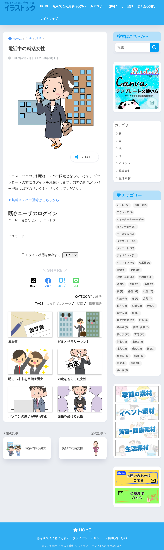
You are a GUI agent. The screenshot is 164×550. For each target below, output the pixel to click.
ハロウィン (125, 262)
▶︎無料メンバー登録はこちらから (33, 200)
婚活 (133, 291)
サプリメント (126, 241)
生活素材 (125, 178)
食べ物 (122, 370)
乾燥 (121, 269)
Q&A (124, 538)
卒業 (149, 284)
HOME (44, 6)
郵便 (121, 363)
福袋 (122, 313)
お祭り (140, 205)
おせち (123, 205)
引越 (122, 298)
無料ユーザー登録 (121, 6)
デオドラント (126, 255)
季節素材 (125, 171)
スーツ (66, 304)
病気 (151, 305)
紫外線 (122, 327)
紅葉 (143, 320)
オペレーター (126, 226)
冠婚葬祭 (145, 277)
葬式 (137, 348)
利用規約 (112, 538)
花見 (122, 348)
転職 (139, 355)
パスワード (16, 236)
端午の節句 (125, 320)
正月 (122, 305)
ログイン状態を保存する (43, 255)
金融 (135, 363)
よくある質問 (146, 6)
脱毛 (122, 341)
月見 (147, 298)
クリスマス (125, 233)
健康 (135, 269)
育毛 (139, 334)
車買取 (123, 355)
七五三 (144, 262)
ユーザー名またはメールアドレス (32, 220)
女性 (53, 304)
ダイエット (125, 248)
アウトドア (125, 212)
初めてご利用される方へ (69, 6)
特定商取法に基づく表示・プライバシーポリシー (70, 538)
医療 (134, 284)
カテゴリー (97, 6)
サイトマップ (49, 18)
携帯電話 (95, 304)
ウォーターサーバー (130, 219)
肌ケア (123, 334)
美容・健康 (141, 327)
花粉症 (137, 341)
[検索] (154, 47)
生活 (137, 305)
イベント (125, 163)
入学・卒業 (125, 277)
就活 (98, 297)
